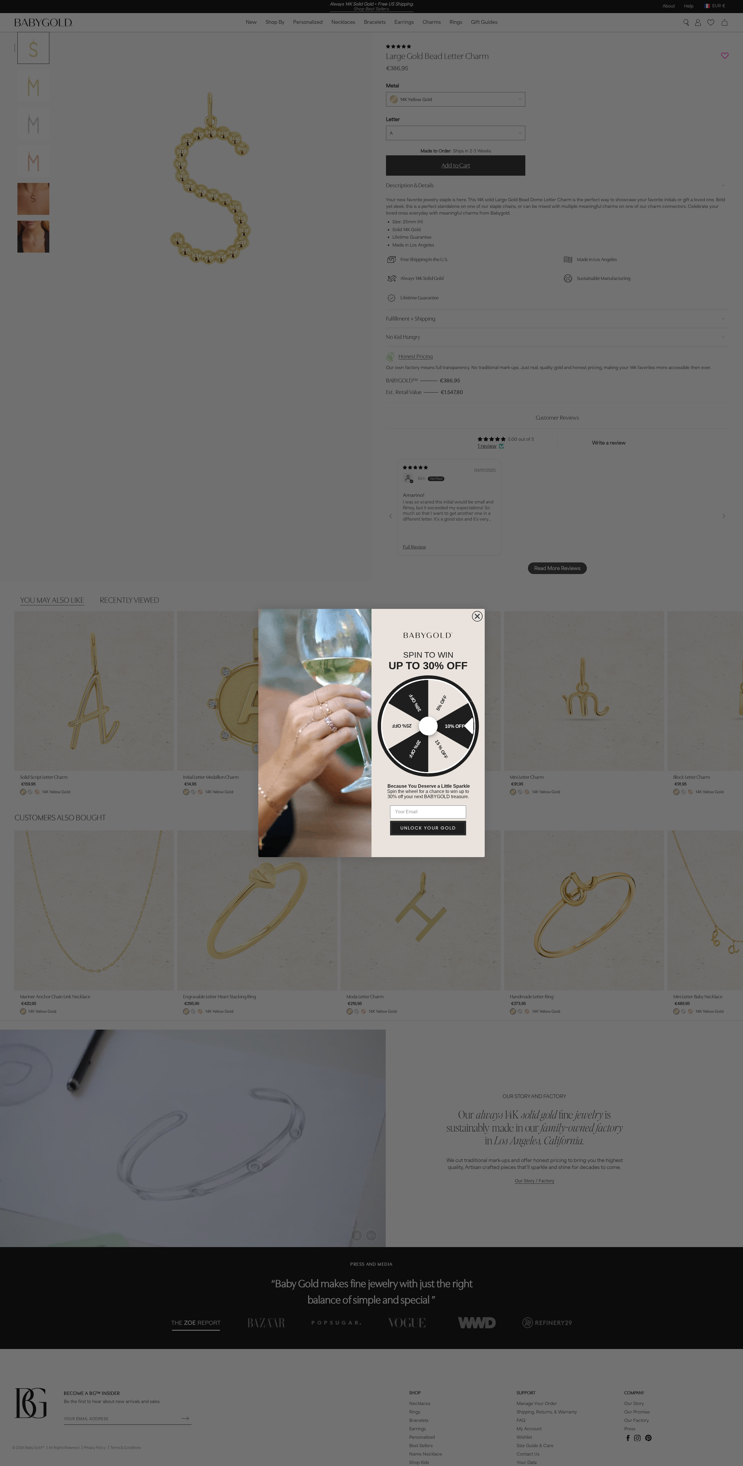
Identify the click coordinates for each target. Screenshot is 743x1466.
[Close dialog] (477, 616)
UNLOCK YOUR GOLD (428, 828)
